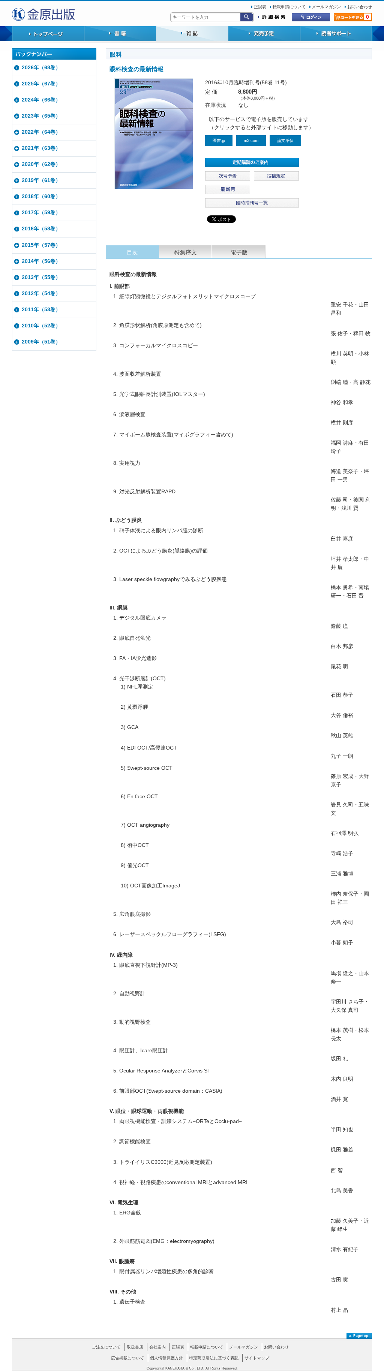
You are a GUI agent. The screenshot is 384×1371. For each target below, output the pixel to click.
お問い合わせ (359, 6)
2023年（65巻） (41, 116)
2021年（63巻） (41, 148)
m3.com (251, 140)
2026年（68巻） (41, 67)
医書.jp (219, 140)
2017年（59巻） (41, 212)
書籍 (120, 34)
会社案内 (157, 1347)
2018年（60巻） (41, 196)
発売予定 (264, 34)
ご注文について (106, 1347)
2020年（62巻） (41, 164)
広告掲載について (127, 1358)
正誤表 (260, 6)
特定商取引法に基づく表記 (213, 1358)
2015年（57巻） (41, 245)
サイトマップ (256, 1358)
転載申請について (289, 6)
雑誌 (192, 34)
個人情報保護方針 (166, 1358)
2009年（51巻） (41, 342)
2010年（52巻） (41, 326)
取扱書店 (135, 1347)
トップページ (48, 34)
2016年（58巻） (41, 228)
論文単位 (285, 140)
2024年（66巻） (41, 100)
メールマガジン (326, 6)
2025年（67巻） (41, 84)
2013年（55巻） (41, 277)
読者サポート (336, 34)
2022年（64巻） (41, 132)
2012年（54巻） (41, 293)
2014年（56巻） (41, 261)
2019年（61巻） (41, 180)
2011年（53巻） (41, 309)
